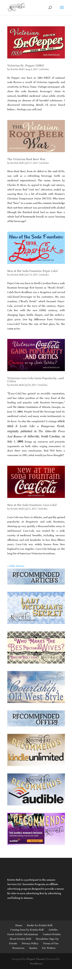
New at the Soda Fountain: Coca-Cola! (32, 505)
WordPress (36, 963)
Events (13, 943)
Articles (44, 69)
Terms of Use (51, 943)
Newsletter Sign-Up (47, 938)
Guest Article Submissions (22, 934)
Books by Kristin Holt (39, 925)
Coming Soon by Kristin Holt (27, 929)
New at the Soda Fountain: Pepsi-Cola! (32, 271)
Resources (18, 948)
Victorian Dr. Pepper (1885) (25, 65)
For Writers (48, 948)
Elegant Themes (35, 959)
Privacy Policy (30, 943)
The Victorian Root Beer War (26, 159)
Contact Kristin (51, 934)
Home (18, 925)
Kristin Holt (17, 69)
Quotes (33, 948)
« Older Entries (15, 566)
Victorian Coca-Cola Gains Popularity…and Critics (35, 379)
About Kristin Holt (20, 938)
